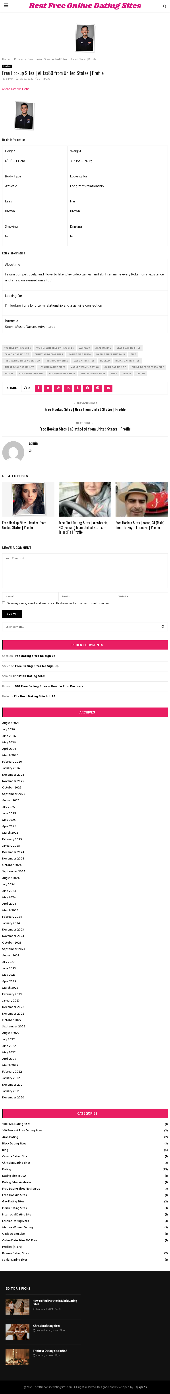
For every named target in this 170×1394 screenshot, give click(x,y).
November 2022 (13, 1013)
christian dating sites (49, 354)
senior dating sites (93, 373)
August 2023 (10, 955)
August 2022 (10, 1033)
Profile (9, 373)
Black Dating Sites (14, 1143)
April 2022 (9, 1058)
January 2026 (11, 768)
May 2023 (8, 974)
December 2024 (13, 852)
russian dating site (31, 373)
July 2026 (8, 729)
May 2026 (9, 742)
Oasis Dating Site (13, 1233)
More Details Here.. (16, 89)
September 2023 (13, 949)
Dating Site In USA (14, 1176)
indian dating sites (127, 361)
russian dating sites (62, 373)
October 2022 (11, 1020)
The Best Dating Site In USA (35, 696)
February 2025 (12, 839)
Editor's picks (18, 1288)
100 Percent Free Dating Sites (22, 1130)
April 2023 (9, 981)
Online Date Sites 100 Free (19, 1240)
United (141, 373)
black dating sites (128, 348)
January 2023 (11, 1000)
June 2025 (9, 813)
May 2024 (9, 897)
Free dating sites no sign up (35, 656)
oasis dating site (115, 367)
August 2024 (11, 878)
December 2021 (12, 1084)
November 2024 (13, 858)
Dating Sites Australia (16, 1182)
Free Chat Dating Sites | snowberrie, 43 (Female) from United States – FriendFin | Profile (83, 527)
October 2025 (11, 787)
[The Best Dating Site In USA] (17, 1357)
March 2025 (10, 832)
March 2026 (10, 755)
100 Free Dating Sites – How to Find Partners (49, 686)
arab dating (103, 348)
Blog (5, 1150)
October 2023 (11, 942)
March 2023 (10, 987)
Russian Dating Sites (15, 1253)
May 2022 (9, 1052)
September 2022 (13, 1026)
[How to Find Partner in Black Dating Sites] (17, 1307)
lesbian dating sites (52, 367)
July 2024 (8, 884)
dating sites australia (110, 354)
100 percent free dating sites (55, 348)
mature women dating (85, 367)
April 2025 (9, 826)
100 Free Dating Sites (16, 1124)
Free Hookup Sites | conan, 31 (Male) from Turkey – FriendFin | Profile (140, 525)
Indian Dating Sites (14, 1208)
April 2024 (9, 903)
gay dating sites (84, 361)
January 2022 (11, 1078)
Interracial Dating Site (16, 1214)
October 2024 (12, 865)
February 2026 (12, 761)
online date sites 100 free (147, 367)
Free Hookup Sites (14, 1195)
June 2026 (9, 736)
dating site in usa (79, 354)
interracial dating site (19, 367)
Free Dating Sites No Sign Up (37, 666)
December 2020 (13, 1097)
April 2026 (9, 749)
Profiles (7, 66)
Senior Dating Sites (14, 1259)
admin (10, 79)
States (126, 373)
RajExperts (140, 1387)
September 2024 (13, 871)
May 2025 (9, 820)
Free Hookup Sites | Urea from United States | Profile (85, 409)
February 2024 (12, 916)
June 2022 (9, 1046)
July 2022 (8, 1039)
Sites (114, 373)
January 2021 (10, 1091)
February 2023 (12, 994)
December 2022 (13, 1007)
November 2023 (13, 936)
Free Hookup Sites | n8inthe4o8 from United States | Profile (85, 429)
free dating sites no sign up (22, 361)
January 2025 (11, 845)
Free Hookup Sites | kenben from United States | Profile (24, 525)
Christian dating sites (46, 1325)
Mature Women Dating (17, 1227)
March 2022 (10, 1065)
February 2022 (12, 1071)
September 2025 (13, 794)
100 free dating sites (17, 348)
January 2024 (11, 923)
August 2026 (10, 723)
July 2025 (8, 807)
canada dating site (16, 354)
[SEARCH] (163, 627)
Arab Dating (10, 1137)
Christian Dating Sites (29, 676)
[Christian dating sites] (17, 1332)
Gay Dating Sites (13, 1201)
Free (133, 354)
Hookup (105, 361)
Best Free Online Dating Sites (85, 6)
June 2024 (9, 891)
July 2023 (8, 962)
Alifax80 (84, 348)
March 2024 (10, 910)
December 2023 (13, 929)
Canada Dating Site (14, 1156)
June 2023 (9, 968)
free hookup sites (56, 361)
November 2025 (13, 781)
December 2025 (13, 774)
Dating (6, 1169)
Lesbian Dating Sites (15, 1221)
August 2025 (10, 800)
